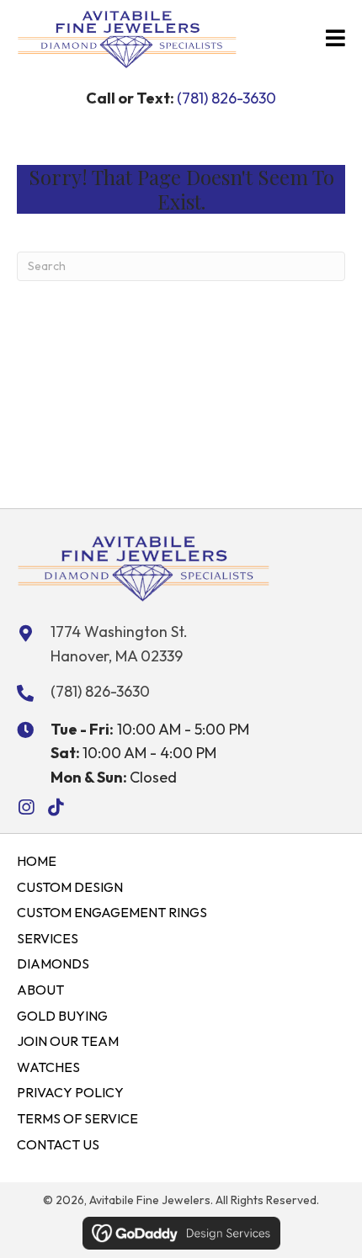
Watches (48, 1067)
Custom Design (70, 886)
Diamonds (53, 963)
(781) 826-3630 (226, 98)
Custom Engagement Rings (112, 912)
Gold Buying (62, 1015)
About (40, 989)
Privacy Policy (70, 1092)
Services (47, 938)
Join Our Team (68, 1040)
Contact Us (58, 1144)
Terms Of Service (77, 1118)
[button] (26, 807)
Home (36, 860)
